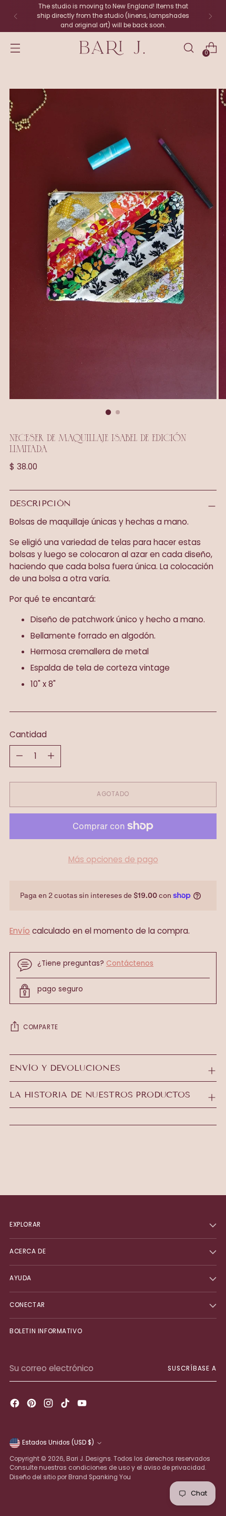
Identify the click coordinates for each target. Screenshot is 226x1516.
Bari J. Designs (88, 1459)
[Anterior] (15, 16)
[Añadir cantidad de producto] (19, 756)
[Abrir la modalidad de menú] (15, 48)
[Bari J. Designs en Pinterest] (32, 1405)
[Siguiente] (210, 16)
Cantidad (28, 734)
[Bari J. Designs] (113, 48)
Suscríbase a (192, 1368)
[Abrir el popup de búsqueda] (188, 48)
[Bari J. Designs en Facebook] (15, 1405)
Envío (19, 930)
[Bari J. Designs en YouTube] (83, 1405)
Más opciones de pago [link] (113, 859)
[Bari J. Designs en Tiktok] (66, 1405)
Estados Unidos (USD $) (58, 1442)
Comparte (40, 1027)
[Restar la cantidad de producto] (51, 756)
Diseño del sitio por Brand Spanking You (70, 1477)
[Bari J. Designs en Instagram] (49, 1405)
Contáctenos (129, 963)
